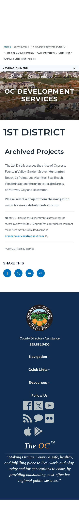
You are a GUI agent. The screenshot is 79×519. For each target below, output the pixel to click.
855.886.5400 (39, 344)
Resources (38, 383)
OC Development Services (49, 46)
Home (7, 46)
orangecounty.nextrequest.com (24, 236)
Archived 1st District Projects (20, 58)
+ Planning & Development (18, 52)
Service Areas (21, 46)
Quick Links (38, 370)
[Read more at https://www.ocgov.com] (39, 317)
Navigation (38, 357)
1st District (64, 52)
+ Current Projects (45, 52)
